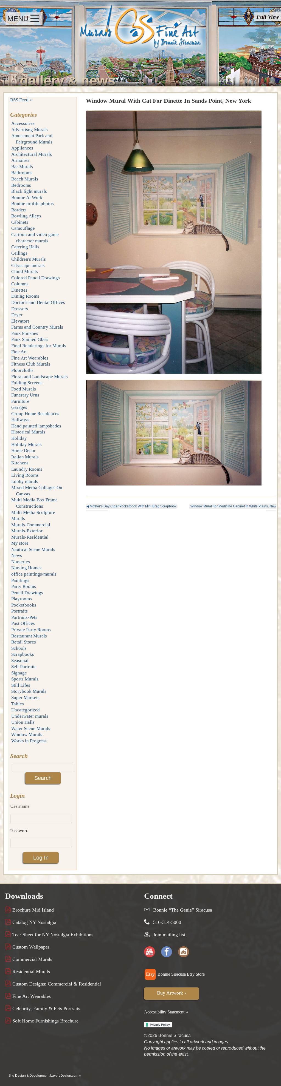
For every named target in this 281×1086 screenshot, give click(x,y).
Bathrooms (21, 172)
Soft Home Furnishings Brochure (44, 1021)
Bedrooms (21, 185)
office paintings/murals (34, 574)
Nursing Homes (26, 567)
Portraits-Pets (24, 617)
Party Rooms (23, 586)
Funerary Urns (25, 395)
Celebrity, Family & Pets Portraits (45, 1008)
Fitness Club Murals (30, 364)
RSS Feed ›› (21, 99)
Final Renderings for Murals (38, 345)
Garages (19, 407)
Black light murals (29, 191)
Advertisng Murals (29, 129)
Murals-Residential (30, 537)
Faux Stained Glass (29, 339)
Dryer (17, 314)
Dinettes (19, 290)
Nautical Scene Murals (33, 549)
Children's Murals (28, 259)
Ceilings (19, 253)
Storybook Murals (28, 691)
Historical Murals (28, 432)
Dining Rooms (25, 296)
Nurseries (20, 561)
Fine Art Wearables (29, 358)
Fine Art (19, 351)
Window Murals (26, 734)
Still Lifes (20, 685)
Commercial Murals (31, 959)
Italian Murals (25, 456)
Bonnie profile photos (32, 203)
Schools (19, 648)
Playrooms (21, 598)
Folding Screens (27, 382)
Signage (19, 673)
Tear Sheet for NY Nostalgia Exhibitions (52, 934)
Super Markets (25, 697)
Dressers (19, 308)
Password (19, 830)
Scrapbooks (22, 654)
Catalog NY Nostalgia (33, 922)
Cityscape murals (28, 265)
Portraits (19, 611)
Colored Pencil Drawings (35, 277)
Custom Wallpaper (30, 947)
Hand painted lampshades (36, 426)
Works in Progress (29, 740)
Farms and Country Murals (37, 327)
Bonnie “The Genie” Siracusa (182, 910)
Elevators (20, 321)
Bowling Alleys (26, 216)
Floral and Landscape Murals (39, 376)
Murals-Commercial (30, 524)
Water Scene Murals (30, 728)
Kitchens (20, 463)
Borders (19, 209)
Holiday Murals (26, 444)
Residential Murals (30, 971)
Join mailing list (169, 934)
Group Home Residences (35, 413)
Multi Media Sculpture (33, 512)
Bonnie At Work (27, 197)
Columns (20, 283)
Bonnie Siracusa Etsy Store (180, 974)
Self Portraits (23, 666)
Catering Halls (25, 246)
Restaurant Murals (29, 636)
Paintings (20, 580)
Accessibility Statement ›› (166, 1012)
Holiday (19, 438)
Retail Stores (23, 642)
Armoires (20, 160)
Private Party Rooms (31, 629)
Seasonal (20, 660)
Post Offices (23, 623)
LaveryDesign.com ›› (65, 1076)
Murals (18, 518)
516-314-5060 (167, 922)
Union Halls (23, 722)
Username (20, 806)
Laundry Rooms (26, 469)
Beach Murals (24, 179)
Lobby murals (24, 481)
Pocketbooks (23, 605)
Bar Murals (22, 166)
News (16, 555)
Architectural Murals (31, 154)
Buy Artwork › (171, 993)
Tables (17, 703)
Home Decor (23, 450)
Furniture (20, 401)
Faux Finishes (24, 333)
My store (20, 543)
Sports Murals (24, 679)
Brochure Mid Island (32, 910)
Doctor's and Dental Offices (38, 302)
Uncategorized (25, 709)
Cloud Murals (24, 271)
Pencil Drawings (27, 592)
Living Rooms (25, 475)
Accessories (23, 123)
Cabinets (19, 222)
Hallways (20, 419)
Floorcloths (22, 370)
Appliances (22, 148)
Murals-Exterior (27, 530)
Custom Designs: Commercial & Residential (56, 984)
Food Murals (23, 389)
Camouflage (23, 228)
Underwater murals (29, 716)
